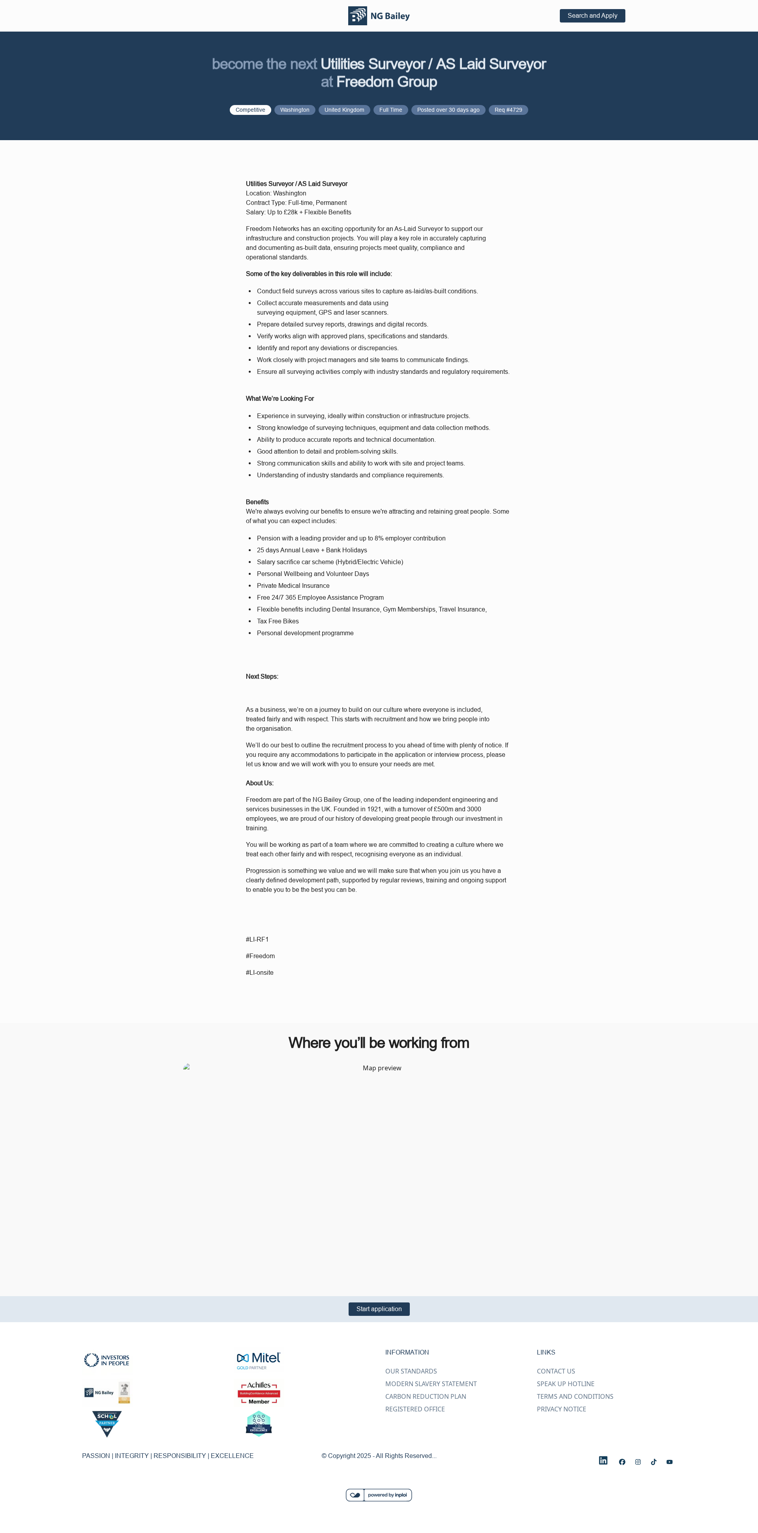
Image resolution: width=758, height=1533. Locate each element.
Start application (379, 1308)
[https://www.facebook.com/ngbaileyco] (622, 1462)
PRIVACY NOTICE (561, 1409)
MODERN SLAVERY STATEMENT (431, 1383)
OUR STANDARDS (411, 1371)
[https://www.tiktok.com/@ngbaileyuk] (653, 1462)
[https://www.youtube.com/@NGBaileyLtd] (669, 1462)
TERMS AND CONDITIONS (575, 1396)
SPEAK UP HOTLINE (566, 1383)
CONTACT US (556, 1371)
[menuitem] (379, 15)
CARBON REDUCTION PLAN (425, 1396)
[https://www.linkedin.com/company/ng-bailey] (603, 1460)
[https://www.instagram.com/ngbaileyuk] (638, 1462)
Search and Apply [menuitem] (592, 15)
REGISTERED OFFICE (415, 1409)
